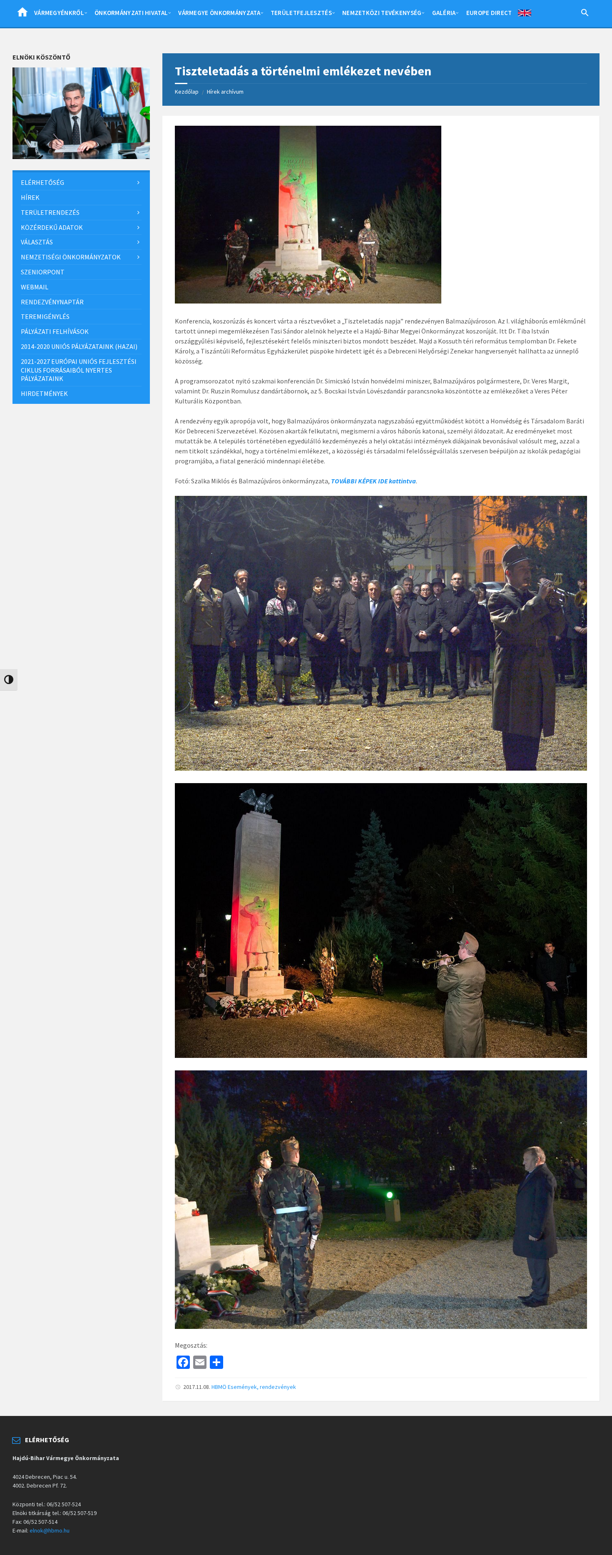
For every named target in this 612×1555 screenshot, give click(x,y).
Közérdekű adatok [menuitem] (52, 227)
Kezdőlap (187, 91)
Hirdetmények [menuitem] (44, 393)
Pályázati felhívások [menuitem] (55, 331)
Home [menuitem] (22, 14)
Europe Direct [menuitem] (489, 13)
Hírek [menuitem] (30, 197)
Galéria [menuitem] (444, 13)
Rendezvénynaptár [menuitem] (52, 302)
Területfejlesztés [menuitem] (301, 13)
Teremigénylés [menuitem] (45, 316)
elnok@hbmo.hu (50, 1530)
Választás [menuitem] (37, 242)
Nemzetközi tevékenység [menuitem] (382, 13)
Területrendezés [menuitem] (50, 212)
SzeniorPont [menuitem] (43, 272)
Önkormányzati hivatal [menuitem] (131, 13)
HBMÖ (218, 1387)
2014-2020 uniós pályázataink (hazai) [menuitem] (79, 346)
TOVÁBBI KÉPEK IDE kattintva (373, 481)
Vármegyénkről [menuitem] (59, 13)
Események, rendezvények (262, 1387)
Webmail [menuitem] (34, 287)
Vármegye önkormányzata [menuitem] (219, 13)
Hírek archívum (225, 91)
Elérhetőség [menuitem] (42, 182)
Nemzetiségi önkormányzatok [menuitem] (71, 257)
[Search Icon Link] (585, 14)
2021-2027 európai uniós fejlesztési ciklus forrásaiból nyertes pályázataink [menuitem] (79, 370)
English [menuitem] (524, 14)
